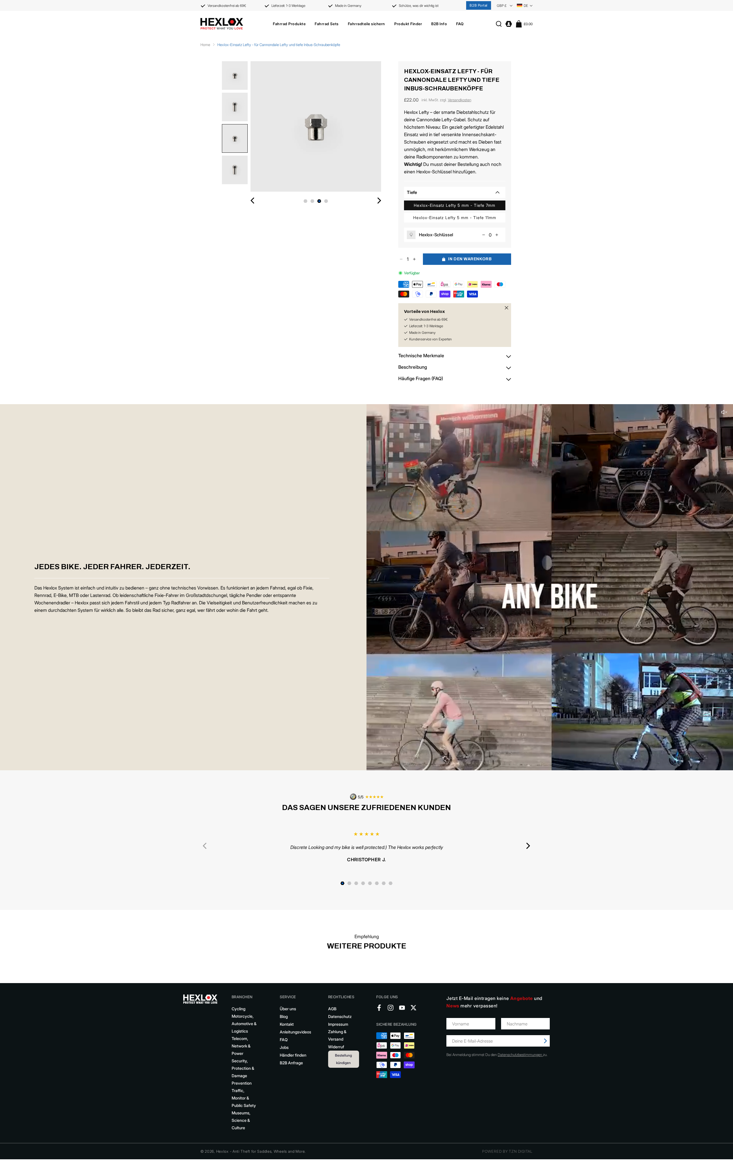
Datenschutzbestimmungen (520, 1055)
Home (205, 44)
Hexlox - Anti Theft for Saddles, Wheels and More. (261, 1152)
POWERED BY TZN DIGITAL (507, 1152)
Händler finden (293, 1056)
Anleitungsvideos (295, 1033)
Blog (284, 1017)
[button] (289, 24)
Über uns (288, 1009)
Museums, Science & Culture (241, 1121)
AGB (332, 1009)
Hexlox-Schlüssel (436, 234)
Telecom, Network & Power (241, 1047)
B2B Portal (479, 5)
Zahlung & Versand (337, 1036)
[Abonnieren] (545, 1042)
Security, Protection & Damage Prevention (243, 1073)
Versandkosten (459, 100)
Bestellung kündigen (343, 1060)
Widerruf (336, 1047)
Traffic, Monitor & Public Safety (244, 1099)
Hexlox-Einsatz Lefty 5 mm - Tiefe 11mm (454, 217)
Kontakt (287, 1025)
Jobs (284, 1048)
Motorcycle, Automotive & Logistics (244, 1025)
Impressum (338, 1025)
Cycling (238, 1009)
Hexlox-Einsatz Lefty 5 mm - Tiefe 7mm (454, 205)
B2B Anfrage (291, 1063)
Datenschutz (340, 1017)
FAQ (284, 1040)
